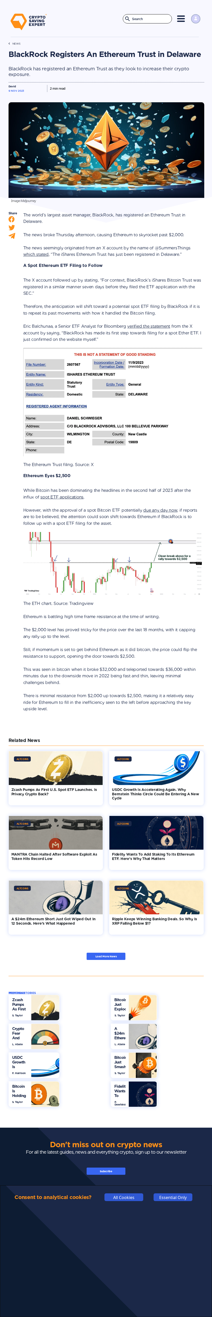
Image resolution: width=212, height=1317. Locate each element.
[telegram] (12, 237)
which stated (36, 254)
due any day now (160, 510)
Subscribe (106, 1171)
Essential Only (173, 1197)
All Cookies (123, 1197)
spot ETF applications (62, 497)
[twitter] (12, 229)
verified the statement (148, 326)
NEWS (16, 43)
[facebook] (12, 220)
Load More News (106, 956)
